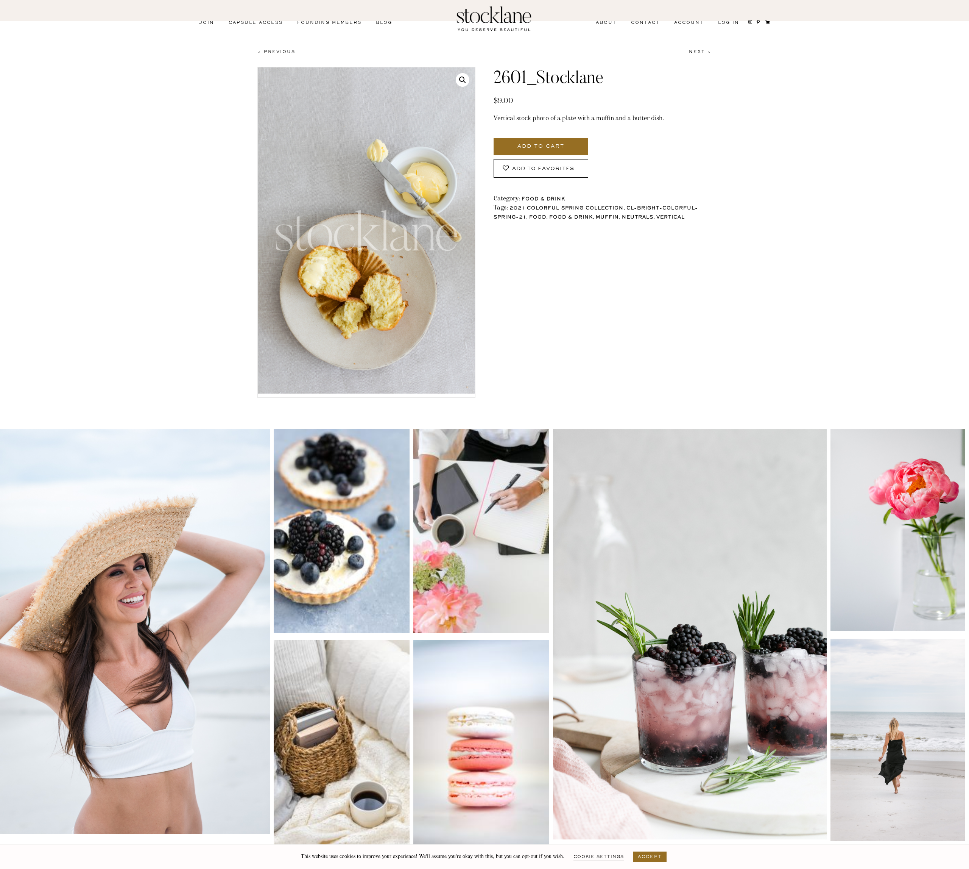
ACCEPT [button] (650, 857)
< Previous (276, 52)
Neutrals (637, 218)
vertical (670, 218)
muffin (607, 218)
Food (537, 218)
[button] (462, 80)
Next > (700, 52)
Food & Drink (543, 199)
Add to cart (540, 146)
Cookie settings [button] (598, 857)
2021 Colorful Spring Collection (566, 208)
